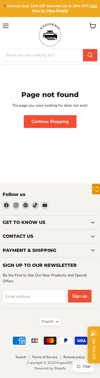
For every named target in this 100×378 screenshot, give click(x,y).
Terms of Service (45, 357)
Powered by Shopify (50, 368)
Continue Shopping (50, 121)
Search (20, 357)
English (47, 321)
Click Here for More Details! (64, 8)
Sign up (79, 296)
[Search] (90, 55)
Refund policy (74, 357)
